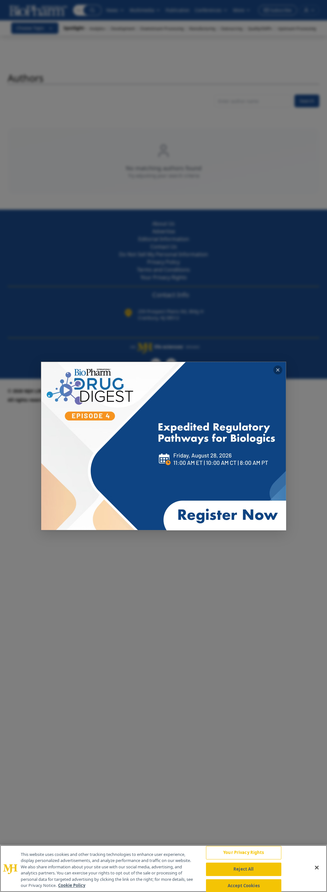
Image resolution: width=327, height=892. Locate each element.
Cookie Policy (71, 885)
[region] (163, 868)
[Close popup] (277, 369)
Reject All (243, 869)
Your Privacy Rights (243, 853)
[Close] (317, 868)
